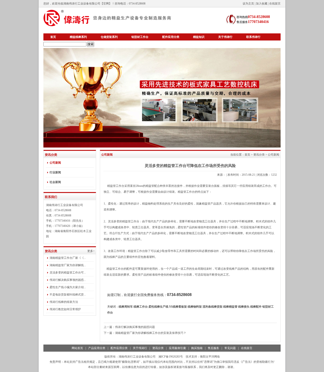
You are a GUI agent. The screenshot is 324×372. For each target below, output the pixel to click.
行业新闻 (55, 172)
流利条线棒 (212, 306)
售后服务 (213, 348)
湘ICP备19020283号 (170, 356)
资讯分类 (259, 154)
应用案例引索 (177, 348)
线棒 (126, 306)
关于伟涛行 (225, 37)
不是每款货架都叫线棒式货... (68, 294)
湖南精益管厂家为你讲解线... (68, 265)
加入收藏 (261, 3)
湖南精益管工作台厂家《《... (68, 258)
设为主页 (248, 3)
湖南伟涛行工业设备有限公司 (81, 3)
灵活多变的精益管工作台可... (68, 272)
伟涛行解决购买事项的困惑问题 (135, 327)
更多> (91, 251)
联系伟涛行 (253, 37)
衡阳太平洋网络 (210, 356)
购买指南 (197, 348)
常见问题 (230, 348)
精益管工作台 (115, 186)
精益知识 (198, 37)
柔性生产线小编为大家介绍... (68, 287)
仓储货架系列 (109, 37)
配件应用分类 (170, 37)
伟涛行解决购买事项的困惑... (68, 280)
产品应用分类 (96, 348)
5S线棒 (178, 306)
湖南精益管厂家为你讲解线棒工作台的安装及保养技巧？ (150, 333)
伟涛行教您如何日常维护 (65, 309)
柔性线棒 (158, 306)
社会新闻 (55, 182)
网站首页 (77, 348)
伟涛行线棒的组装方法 (64, 302)
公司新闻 (55, 162)
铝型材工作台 (139, 37)
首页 (53, 37)
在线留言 (275, 3)
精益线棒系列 (78, 37)
